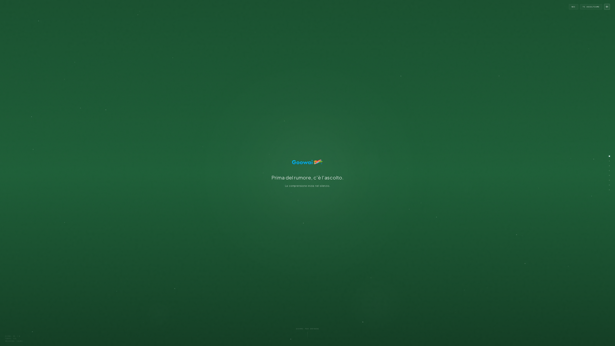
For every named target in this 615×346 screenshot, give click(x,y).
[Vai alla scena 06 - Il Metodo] (609, 180)
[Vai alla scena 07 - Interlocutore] (609, 185)
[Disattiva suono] (607, 7)
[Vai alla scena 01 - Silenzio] (609, 156)
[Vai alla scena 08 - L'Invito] (609, 190)
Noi (573, 7)
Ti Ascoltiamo (591, 7)
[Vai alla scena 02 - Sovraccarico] (609, 161)
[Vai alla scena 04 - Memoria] (609, 170)
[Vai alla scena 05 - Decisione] (609, 175)
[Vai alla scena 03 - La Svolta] (609, 166)
